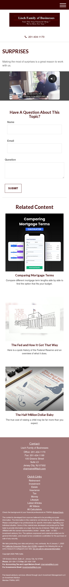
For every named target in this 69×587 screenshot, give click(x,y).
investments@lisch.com (31, 567)
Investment (34, 483)
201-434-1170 (36, 37)
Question (10, 159)
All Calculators (34, 509)
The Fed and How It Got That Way (34, 345)
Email (10, 141)
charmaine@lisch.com (49, 564)
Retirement (34, 480)
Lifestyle (34, 499)
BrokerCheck (58, 512)
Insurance (35, 490)
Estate (34, 486)
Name (10, 122)
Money (34, 496)
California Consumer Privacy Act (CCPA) (21, 546)
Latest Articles (34, 502)
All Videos (34, 506)
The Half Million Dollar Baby (34, 414)
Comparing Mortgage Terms (34, 275)
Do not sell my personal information (46, 548)
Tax (34, 493)
